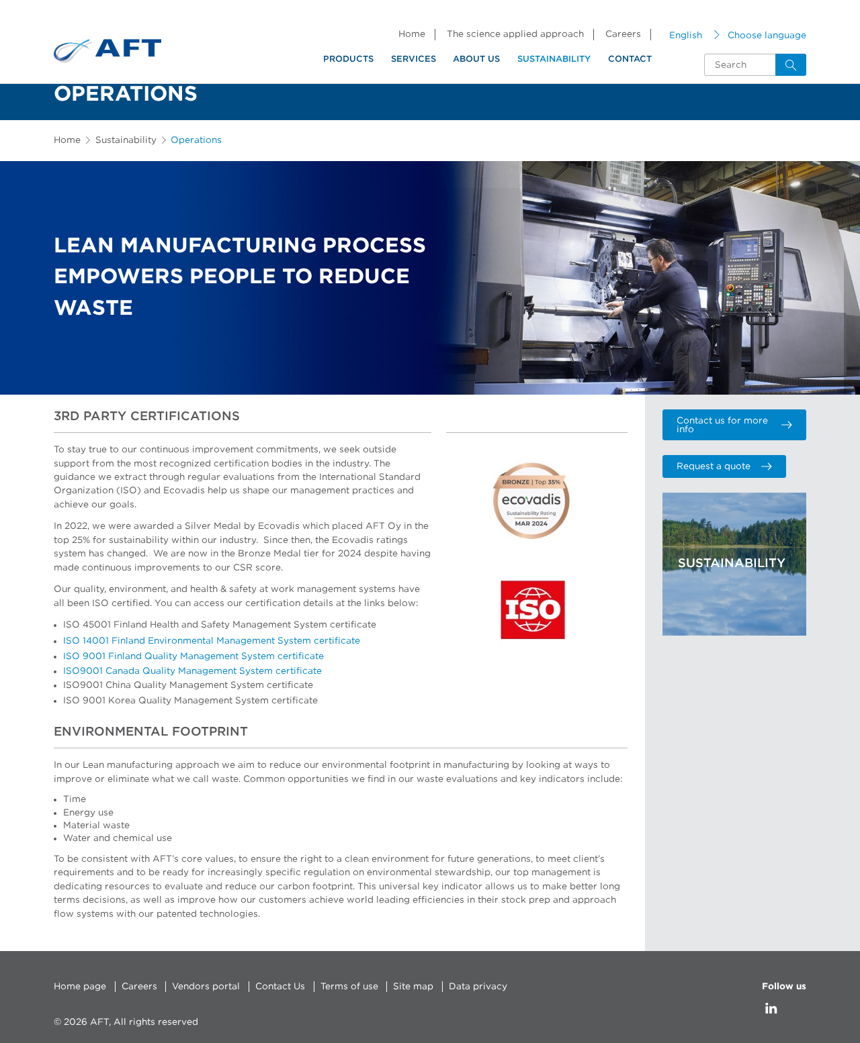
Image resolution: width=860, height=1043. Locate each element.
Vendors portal (206, 986)
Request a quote (713, 466)
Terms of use (349, 986)
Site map (413, 986)
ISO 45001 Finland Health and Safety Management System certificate (219, 625)
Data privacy (478, 986)
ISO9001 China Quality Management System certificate (188, 685)
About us (476, 59)
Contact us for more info (722, 425)
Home (411, 34)
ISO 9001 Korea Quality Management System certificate (190, 700)
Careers (623, 34)
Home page (80, 986)
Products (348, 59)
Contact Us (280, 986)
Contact (630, 59)
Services (413, 59)
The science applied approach (515, 34)
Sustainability (554, 59)
